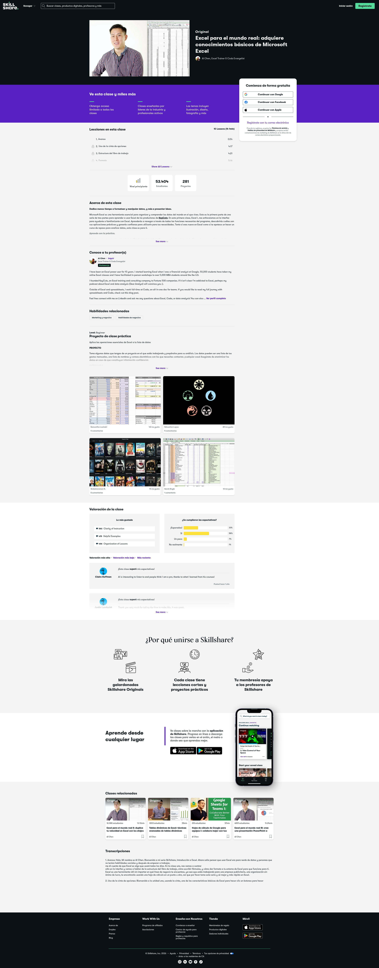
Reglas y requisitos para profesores (187, 937)
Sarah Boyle (169, 489)
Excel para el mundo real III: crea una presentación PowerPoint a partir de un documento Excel (251, 831)
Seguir (111, 258)
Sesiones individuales (218, 934)
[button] (34, 5)
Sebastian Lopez (171, 427)
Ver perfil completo (216, 298)
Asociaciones (148, 929)
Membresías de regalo (219, 925)
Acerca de (113, 925)
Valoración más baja (123, 557)
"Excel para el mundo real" (146, 239)
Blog (111, 938)
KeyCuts (163, 218)
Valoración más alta (99, 557)
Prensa (112, 934)
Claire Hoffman (103, 577)
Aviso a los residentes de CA (191, 956)
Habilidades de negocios (129, 317)
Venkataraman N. (98, 489)
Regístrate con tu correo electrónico (268, 122)
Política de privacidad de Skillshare (261, 131)
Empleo (112, 929)
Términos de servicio (279, 128)
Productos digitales (218, 929)
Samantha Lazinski (99, 427)
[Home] (10, 6)
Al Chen (106, 258)
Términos (196, 953)
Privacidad (184, 953)
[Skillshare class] (125, 809)
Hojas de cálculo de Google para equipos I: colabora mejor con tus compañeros (209, 831)
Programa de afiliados (152, 925)
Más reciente (144, 557)
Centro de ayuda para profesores (186, 930)
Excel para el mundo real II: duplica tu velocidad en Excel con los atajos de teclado (125, 831)
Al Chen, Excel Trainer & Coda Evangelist (223, 58)
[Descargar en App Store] (256, 927)
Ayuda (173, 953)
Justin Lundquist (103, 607)
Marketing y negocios (101, 317)
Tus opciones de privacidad (216, 953)
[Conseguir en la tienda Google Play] (210, 751)
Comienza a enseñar (185, 925)
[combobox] (78, 6)
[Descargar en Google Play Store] (256, 936)
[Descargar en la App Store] (182, 751)
